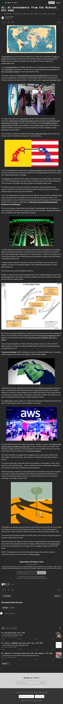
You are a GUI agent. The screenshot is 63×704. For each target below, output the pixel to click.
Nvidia (3, 338)
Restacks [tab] (12, 607)
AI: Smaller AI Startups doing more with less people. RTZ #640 (26, 653)
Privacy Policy (44, 578)
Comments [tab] (5, 607)
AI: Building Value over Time (13, 633)
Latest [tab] (7, 628)
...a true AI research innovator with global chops (14, 645)
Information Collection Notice (31, 578)
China (24, 175)
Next (56, 596)
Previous (7, 596)
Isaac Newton (7, 57)
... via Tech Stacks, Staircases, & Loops (12, 635)
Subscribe (51, 2)
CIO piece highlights (34, 451)
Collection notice (42, 692)
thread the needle (35, 170)
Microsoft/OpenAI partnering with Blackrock (32, 75)
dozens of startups (45, 388)
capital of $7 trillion (41, 134)
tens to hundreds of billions (10, 72)
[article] (31, 636)
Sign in (58, 2)
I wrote (11, 75)
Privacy (31, 692)
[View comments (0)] (8, 22)
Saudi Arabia (24, 119)
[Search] (60, 628)
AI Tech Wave (8, 69)
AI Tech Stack (5, 277)
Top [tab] (3, 628)
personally (7, 179)
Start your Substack (27, 696)
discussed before (11, 67)
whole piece (8, 401)
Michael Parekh (9, 16)
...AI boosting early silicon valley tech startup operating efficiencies (20, 655)
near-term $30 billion (49, 80)
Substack (23, 700)
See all (5, 663)
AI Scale (38, 546)
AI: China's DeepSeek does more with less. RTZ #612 (22, 643)
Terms (35, 692)
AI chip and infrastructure (47, 335)
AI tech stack (55, 544)
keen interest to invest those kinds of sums (24, 121)
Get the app (39, 696)
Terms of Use (39, 576)
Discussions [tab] (14, 628)
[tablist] (8, 607)
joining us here (34, 554)
